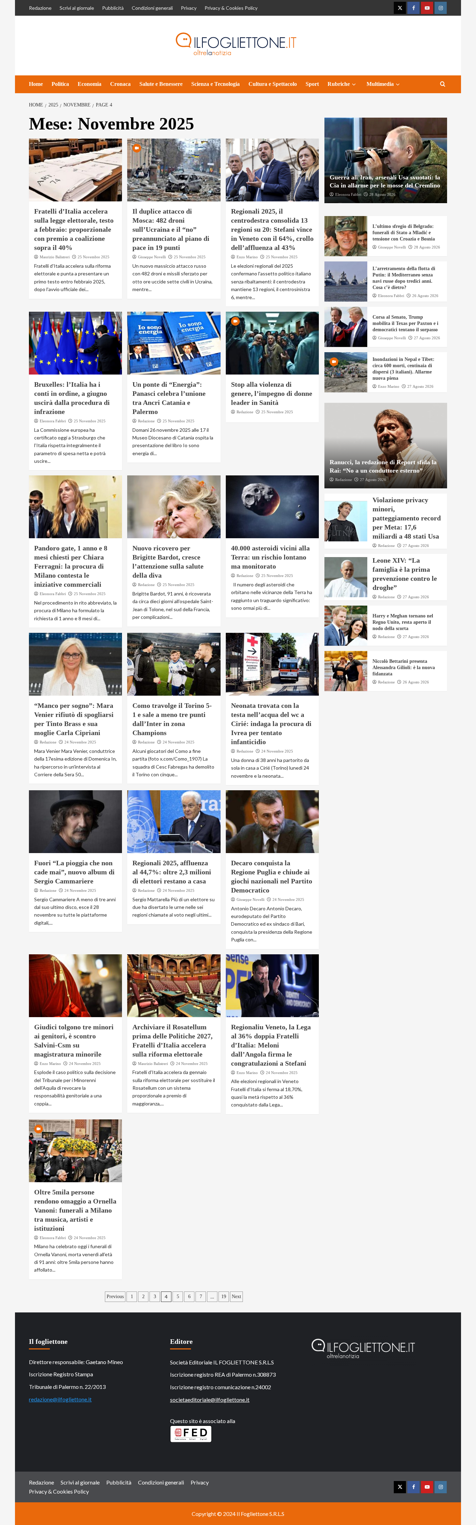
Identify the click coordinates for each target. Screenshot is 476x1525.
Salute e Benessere (161, 84)
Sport (312, 84)
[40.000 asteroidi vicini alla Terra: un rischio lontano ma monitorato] (272, 506)
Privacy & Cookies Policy (231, 8)
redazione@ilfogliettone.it (60, 1399)
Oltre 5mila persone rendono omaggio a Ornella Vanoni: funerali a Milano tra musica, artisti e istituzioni (75, 1210)
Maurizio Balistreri (55, 257)
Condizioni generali (152, 8)
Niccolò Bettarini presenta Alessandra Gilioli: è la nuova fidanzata (404, 667)
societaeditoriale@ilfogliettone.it (209, 1399)
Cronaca (120, 84)
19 (223, 1296)
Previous (115, 1296)
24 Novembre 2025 (80, 742)
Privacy (189, 8)
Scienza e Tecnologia (215, 84)
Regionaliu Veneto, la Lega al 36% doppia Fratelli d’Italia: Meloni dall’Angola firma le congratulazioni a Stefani (271, 1045)
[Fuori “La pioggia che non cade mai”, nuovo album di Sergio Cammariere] (75, 821)
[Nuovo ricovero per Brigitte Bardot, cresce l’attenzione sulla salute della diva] (173, 506)
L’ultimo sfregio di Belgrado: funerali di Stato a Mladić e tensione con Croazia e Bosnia (404, 233)
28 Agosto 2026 (382, 195)
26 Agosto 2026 (425, 296)
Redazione (40, 8)
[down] (354, 84)
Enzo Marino (247, 257)
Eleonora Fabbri (53, 421)
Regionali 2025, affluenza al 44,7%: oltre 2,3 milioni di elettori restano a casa (171, 872)
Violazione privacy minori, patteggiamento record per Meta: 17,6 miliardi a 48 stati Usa (407, 518)
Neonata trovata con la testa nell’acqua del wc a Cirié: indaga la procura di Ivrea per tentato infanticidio (271, 724)
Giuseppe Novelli (152, 257)
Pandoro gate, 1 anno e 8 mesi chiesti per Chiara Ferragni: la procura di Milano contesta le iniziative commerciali (70, 566)
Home (36, 84)
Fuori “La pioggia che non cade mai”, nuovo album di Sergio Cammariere (74, 872)
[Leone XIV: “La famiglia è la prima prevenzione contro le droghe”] (345, 577)
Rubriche (339, 84)
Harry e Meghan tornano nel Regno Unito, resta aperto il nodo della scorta (403, 622)
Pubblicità (113, 8)
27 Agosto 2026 (427, 338)
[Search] (442, 84)
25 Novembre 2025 (93, 257)
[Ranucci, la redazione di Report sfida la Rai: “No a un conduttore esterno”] (385, 445)
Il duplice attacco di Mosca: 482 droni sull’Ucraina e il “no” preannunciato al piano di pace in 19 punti (170, 229)
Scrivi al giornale (77, 8)
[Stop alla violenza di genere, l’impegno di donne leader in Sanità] (272, 343)
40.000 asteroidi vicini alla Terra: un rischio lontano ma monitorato (270, 557)
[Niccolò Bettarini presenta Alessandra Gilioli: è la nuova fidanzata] (345, 671)
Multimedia (380, 84)
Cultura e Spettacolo (272, 84)
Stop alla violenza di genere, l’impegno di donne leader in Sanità (271, 393)
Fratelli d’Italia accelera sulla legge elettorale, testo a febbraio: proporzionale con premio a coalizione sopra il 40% (74, 229)
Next (236, 1296)
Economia (89, 84)
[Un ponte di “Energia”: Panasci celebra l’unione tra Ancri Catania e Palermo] (173, 343)
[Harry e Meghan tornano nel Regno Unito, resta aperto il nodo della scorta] (345, 626)
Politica (60, 84)
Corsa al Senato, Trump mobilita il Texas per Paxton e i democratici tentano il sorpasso (405, 323)
